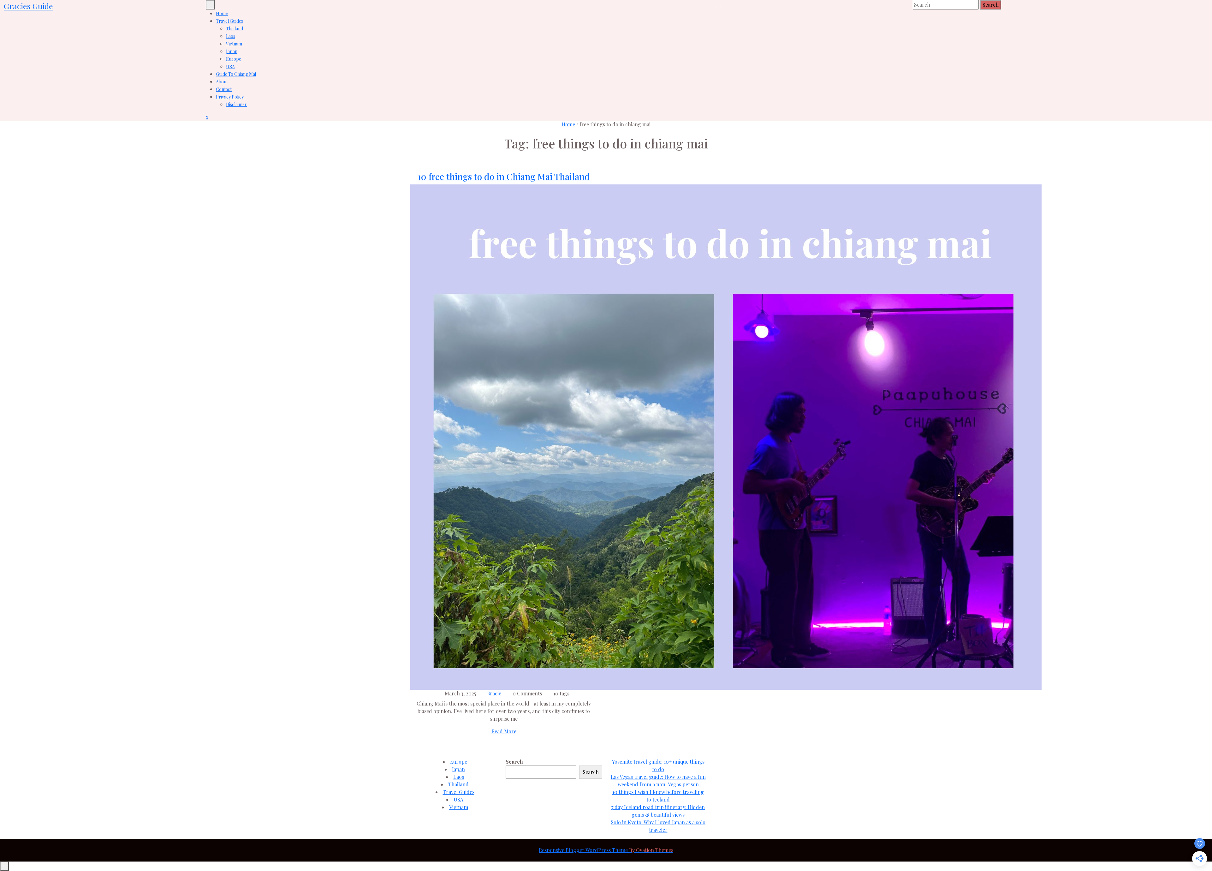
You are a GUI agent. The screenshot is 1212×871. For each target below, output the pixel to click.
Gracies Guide (28, 6)
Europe (233, 59)
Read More (503, 731)
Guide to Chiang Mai (236, 74)
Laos (230, 36)
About (222, 82)
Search (991, 4)
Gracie (493, 693)
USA (230, 66)
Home (222, 13)
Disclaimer (236, 104)
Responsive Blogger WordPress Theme (606, 850)
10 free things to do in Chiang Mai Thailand (504, 176)
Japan (231, 51)
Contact (224, 89)
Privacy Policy (230, 97)
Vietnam (234, 44)
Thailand (234, 29)
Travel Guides (229, 21)
